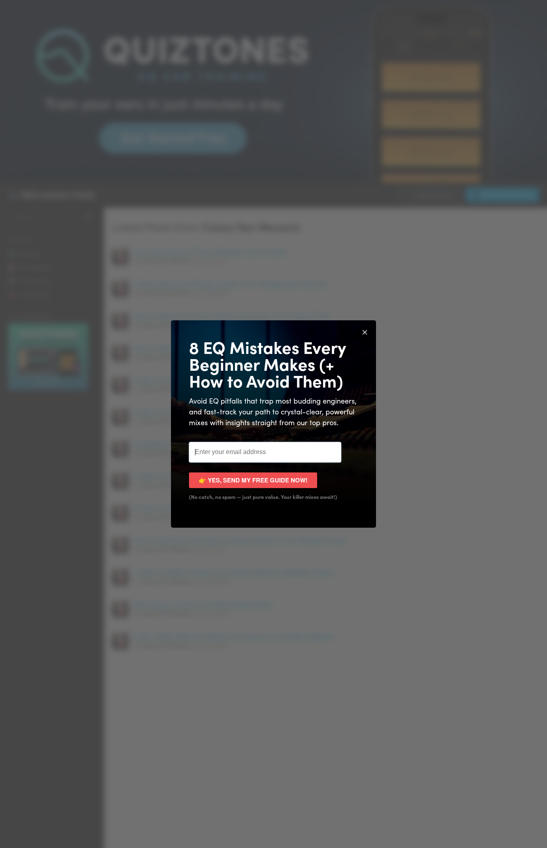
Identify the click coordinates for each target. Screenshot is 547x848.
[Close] (365, 332)
